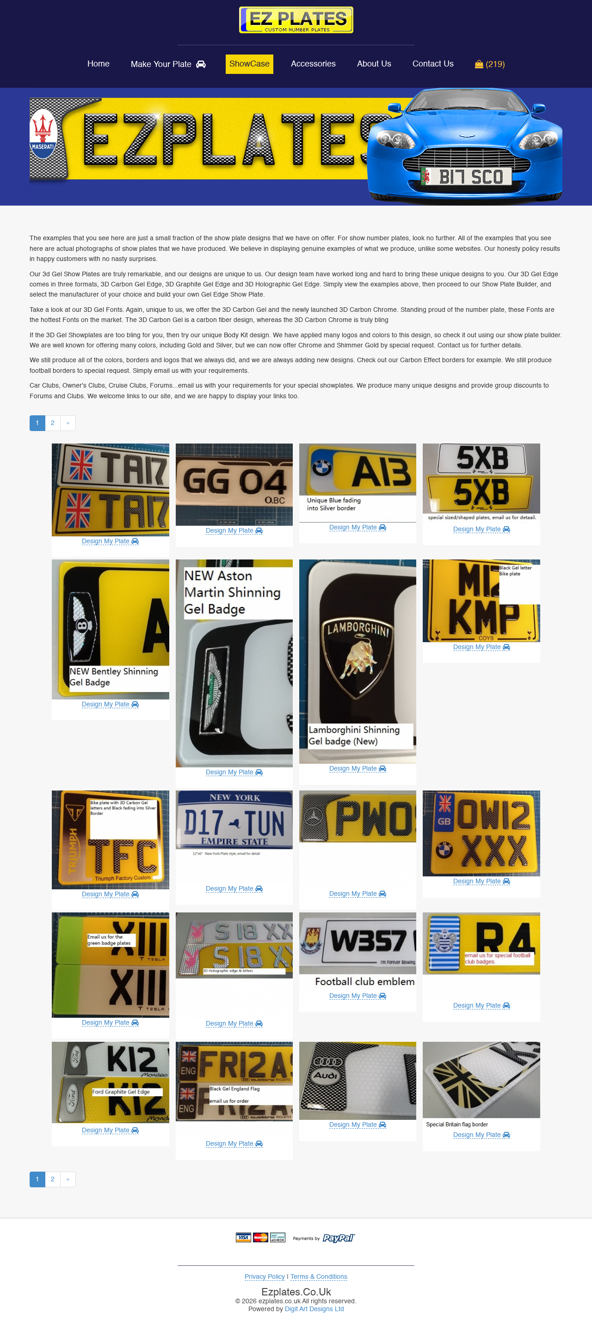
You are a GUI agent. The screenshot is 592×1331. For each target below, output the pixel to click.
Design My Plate (106, 541)
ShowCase (249, 64)
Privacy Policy (265, 1277)
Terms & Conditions (318, 1277)
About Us (374, 64)
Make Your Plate (163, 65)
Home (98, 64)
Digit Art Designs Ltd (314, 1309)
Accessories (313, 64)
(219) (494, 65)
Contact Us (433, 64)
